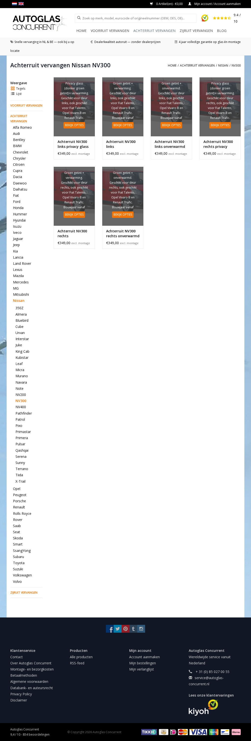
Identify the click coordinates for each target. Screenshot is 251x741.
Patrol (20, 419)
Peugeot (19, 494)
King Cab (22, 351)
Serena (20, 456)
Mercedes (21, 282)
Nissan (19, 300)
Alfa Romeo (22, 127)
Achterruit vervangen (154, 30)
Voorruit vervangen (110, 30)
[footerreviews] (215, 707)
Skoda (18, 538)
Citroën (19, 164)
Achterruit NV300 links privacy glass (73, 144)
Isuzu (17, 226)
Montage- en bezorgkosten (32, 669)
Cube (19, 326)
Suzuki (18, 569)
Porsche (19, 501)
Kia (15, 251)
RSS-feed (77, 663)
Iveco (17, 232)
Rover (17, 519)
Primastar (23, 431)
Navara (21, 382)
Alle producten (81, 657)
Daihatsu (20, 189)
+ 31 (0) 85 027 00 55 (212, 671)
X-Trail (20, 481)
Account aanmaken (144, 657)
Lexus (17, 269)
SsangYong (22, 550)
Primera (21, 437)
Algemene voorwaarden (29, 681)
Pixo (18, 425)
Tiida (19, 475)
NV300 (20, 400)
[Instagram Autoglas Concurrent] (141, 629)
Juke (18, 345)
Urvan (20, 332)
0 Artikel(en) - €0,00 (169, 4)
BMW (17, 145)
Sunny (20, 462)
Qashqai (21, 450)
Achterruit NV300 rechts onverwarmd (122, 233)
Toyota (19, 562)
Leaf (19, 363)
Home (81, 30)
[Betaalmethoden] (148, 732)
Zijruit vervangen (196, 30)
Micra (19, 369)
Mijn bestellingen (142, 663)
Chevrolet (20, 152)
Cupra (17, 170)
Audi (16, 133)
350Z (19, 308)
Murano (21, 376)
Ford (16, 201)
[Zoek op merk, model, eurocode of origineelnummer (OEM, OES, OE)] (77, 18)
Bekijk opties (74, 125)
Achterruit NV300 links (121, 144)
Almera (21, 314)
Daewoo (20, 183)
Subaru (18, 556)
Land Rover (22, 263)
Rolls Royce (22, 513)
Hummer (20, 214)
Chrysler (19, 158)
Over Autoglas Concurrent (30, 663)
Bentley (19, 139)
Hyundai (19, 220)
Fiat (16, 195)
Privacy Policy (21, 694)
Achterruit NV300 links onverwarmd (170, 144)
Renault (19, 507)
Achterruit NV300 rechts (72, 233)
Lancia (18, 257)
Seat (16, 532)
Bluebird (21, 320)
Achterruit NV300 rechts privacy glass (218, 144)
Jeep (16, 244)
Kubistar (21, 357)
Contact (16, 657)
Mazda (18, 275)
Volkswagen (22, 575)
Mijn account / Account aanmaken (217, 4)
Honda (18, 207)
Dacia (17, 176)
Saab (17, 525)
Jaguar (18, 238)
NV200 (20, 394)
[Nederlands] (15, 3)
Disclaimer (18, 700)
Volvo (17, 581)
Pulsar (20, 444)
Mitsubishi (21, 294)
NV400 (20, 407)
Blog (221, 30)
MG (16, 288)
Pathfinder (23, 413)
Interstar (22, 338)
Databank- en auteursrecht (31, 687)
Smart (18, 544)
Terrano (21, 468)
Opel (16, 488)
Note (19, 388)
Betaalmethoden (23, 675)
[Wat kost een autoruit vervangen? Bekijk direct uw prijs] (42, 23)
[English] (22, 3)
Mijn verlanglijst (141, 669)
